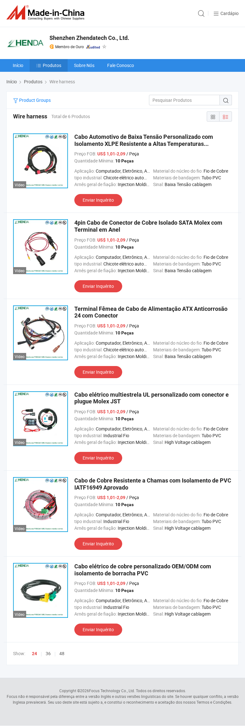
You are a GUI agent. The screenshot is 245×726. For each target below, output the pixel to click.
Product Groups (34, 100)
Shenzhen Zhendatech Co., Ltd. (89, 37)
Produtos (52, 65)
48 (61, 653)
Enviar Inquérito (98, 200)
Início (18, 65)
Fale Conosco (120, 65)
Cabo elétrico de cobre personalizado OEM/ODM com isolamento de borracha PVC (142, 570)
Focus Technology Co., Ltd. (112, 690)
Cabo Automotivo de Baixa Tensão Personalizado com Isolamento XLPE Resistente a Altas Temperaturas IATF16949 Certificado (143, 143)
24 (34, 653)
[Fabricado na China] (46, 12)
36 (48, 653)
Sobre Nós (84, 65)
